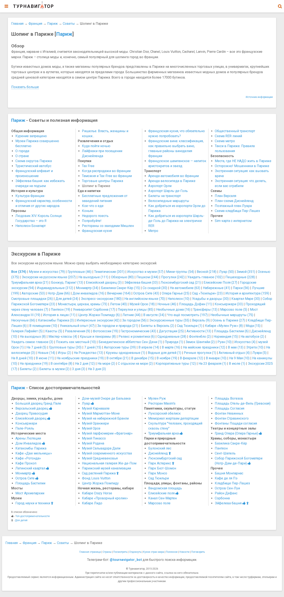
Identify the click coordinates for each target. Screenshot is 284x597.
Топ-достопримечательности (32, 516)
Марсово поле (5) (233, 309)
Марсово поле (159, 503)
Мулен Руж (157, 398)
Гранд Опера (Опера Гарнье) (237, 433)
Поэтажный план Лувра (233, 206)
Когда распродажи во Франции (106, 171)
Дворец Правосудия (31, 413)
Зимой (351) (246, 272)
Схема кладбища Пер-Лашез (237, 211)
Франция (35, 24)
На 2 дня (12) (85, 364)
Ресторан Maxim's (161, 403)
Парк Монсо (157, 473)
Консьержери (26, 423)
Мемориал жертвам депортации (173, 418)
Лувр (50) (226, 272)
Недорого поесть (95, 216)
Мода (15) (253, 326)
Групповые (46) (79, 272)
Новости (184, 551)
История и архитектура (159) (247, 293)
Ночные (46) (166, 304)
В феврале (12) (191, 358)
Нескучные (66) (23, 320)
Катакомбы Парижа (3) (56, 320)
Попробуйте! (91, 221)
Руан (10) (224, 342)
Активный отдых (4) (234, 353)
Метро (153, 231)
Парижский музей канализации (106, 468)
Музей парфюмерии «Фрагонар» (107, 433)
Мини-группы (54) (180, 272)
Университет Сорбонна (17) (94, 309)
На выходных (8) (33, 337)
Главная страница (90, 551)
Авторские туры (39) (120, 347)
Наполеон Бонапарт (30, 226)
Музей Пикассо (94, 438)
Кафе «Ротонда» (28, 458)
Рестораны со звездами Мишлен (108, 226)
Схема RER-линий (228, 136)
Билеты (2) (28, 369)
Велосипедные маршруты (168, 201)
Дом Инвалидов (28, 443)
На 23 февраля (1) (212, 364)
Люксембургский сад (165, 458)
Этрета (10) (254, 347)
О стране (22, 156)
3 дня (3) (78, 369)
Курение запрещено (31, 136)
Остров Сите (25, 478)
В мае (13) (235, 347)
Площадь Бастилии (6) (231, 331)
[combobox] (280, 4)
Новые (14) (46, 353)
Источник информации (259, 97)
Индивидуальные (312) (55, 288)
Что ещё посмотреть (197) (187, 315)
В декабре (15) (142, 358)
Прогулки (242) (173, 277)
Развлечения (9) (77, 331)
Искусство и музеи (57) (145, 272)
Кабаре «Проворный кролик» (105, 498)
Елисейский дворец (31, 418)
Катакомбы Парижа (30, 448)
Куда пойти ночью (96, 146)
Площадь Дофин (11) (195, 304)
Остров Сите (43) (146, 293)
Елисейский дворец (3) (104, 282)
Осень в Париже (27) (228, 320)
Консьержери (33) (229, 304)
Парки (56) (241, 288)
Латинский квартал (30, 468)
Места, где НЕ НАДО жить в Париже (243, 161)
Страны (107, 551)
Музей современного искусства (107, 453)
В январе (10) (216, 358)
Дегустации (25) (171, 331)
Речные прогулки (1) (200, 353)
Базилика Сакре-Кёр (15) (120, 288)
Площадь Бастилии (30, 483)
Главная (17, 24)
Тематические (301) (109, 272)
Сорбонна (222, 498)
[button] (280, 6)
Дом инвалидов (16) (88, 293)
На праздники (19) (34, 364)
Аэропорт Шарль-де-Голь (168, 191)
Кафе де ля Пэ (226, 478)
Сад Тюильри (158, 478)
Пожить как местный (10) (76, 342)
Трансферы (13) (205, 309)
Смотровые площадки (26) (32, 299)
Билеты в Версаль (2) (157, 326)
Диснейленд (158, 453)
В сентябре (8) (61, 364)
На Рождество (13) (88, 353)
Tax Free (88, 166)
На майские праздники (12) (204, 347)
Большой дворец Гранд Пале (38, 403)
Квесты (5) (53, 331)
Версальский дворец (32, 408)
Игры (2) (64, 353)
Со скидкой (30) (155, 288)
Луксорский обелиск (164, 413)
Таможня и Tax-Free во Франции (107, 176)
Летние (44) (131, 315)
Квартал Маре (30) (245, 299)
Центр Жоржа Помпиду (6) (99, 315)
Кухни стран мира (153, 551)
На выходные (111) (93, 277)
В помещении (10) (43, 326)
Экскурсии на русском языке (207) (49, 277)
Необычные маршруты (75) (231, 315)
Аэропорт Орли (160, 186)
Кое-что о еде (93, 206)
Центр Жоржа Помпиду (100, 483)
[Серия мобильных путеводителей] (33, 5)
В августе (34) (153, 315)
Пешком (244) (147, 277)
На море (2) (106, 364)
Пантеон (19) (60, 309)
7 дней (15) (92, 347)
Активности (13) (198, 331)
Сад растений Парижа (99, 473)
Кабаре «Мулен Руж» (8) (224, 326)
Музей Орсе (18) (142, 304)
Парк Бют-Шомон (162, 468)
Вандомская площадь (165, 488)
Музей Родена (93, 443)
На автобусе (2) (252, 337)
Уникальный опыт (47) (77, 326)
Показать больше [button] (25, 87)
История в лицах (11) (59, 315)
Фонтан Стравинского (232, 418)
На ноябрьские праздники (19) (80, 358)
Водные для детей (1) (164, 353)
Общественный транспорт (235, 131)
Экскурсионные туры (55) (169, 320)
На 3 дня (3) (97, 369)
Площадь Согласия (229, 408)
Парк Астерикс (160, 463)
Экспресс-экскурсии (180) (101, 299)
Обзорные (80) (122, 277)
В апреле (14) (148, 347)
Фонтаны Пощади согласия (236, 423)
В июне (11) (45, 358)
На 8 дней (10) (22, 358)
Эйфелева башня (228, 503)
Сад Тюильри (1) (189, 326)
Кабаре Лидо (92, 503)
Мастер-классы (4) (62, 337)
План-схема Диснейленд (234, 201)
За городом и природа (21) (117, 326)
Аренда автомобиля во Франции (173, 176)
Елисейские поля (161, 493)
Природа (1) (174, 342)
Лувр (86, 403)
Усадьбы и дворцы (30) (210, 299)
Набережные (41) (216, 288)
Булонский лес (159, 448)
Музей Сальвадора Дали (101, 448)
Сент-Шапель (225, 453)
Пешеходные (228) (240, 277)
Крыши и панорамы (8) (98, 337)
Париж (52, 24)
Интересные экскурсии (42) (98, 320)
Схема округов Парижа (33, 161)
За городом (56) (134, 320)
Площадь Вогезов (229, 398)
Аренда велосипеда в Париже (171, 181)
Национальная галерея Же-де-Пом (109, 463)
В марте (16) (171, 347)
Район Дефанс (226, 493)
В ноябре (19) (167, 358)
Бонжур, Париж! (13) (67, 282)
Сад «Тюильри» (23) (207, 293)
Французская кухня (97, 231)
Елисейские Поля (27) (220, 282)
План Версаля (225, 196)
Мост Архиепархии (29, 493)
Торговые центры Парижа (102, 181)
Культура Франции (29, 196)
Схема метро (225, 141)
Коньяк (87, 211)
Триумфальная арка (164, 433)
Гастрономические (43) (138, 331)
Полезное (172, 551)
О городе (22, 151)
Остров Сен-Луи (227, 488)
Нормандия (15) (226, 337)
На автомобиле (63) (185, 288)
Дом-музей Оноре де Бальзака (106, 398)
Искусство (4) (245, 342)
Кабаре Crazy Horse (97, 493)
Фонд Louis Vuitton (96, 478)
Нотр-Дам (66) (59, 293)
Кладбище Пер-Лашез (232, 483)
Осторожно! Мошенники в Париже (242, 166)
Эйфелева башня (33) (141, 282)
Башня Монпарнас (229, 473)
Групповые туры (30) (65, 347)
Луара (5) (259, 353)
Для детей (21, 520)
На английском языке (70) (144, 299)
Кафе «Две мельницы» (33, 453)
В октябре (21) (117, 358)
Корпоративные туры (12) (176, 364)
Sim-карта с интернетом (233, 221)
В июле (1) (237, 364)
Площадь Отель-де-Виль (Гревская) (242, 403)
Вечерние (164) (119, 293)
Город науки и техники (33, 503)
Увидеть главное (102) (205, 277)
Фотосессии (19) (105, 331)
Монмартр (23, 473)
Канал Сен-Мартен (162, 498)
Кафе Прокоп (25, 463)
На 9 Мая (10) (239, 358)
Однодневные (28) (171, 337)
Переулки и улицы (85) (135, 309)
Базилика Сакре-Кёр (231, 443)
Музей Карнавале (96, 408)
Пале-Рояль (24, 428)
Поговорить (198, 551)
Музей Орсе (91, 428)
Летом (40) (118, 304)
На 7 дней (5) (36, 347)
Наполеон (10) (178, 299)
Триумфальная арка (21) (29, 282)
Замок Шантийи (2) (200, 342)
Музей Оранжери (95, 423)
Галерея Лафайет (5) (27, 331)
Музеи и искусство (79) (47, 272)
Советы (69, 24)
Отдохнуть (135, 551)
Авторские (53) (33, 293)
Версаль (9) (201, 320)
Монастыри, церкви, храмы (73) (82, 304)
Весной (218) (206, 272)
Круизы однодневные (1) (125, 353)
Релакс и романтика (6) (137, 337)
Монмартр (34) (87, 288)
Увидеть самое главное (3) (32, 342)
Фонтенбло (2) (200, 337)
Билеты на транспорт (164, 196)
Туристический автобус (33, 166)
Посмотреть (120, 551)
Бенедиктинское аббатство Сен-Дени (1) (130, 342)
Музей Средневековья (100, 458)
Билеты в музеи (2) (54, 369)
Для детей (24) (67, 299)
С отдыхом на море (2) (135, 364)
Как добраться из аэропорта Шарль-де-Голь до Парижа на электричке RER (176, 221)
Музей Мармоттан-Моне (101, 413)
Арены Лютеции (28, 438)
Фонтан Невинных (229, 413)
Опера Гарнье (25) (175, 293)
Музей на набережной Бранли (105, 418)
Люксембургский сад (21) (181, 282)
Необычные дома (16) (173, 309)
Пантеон (221, 448)
